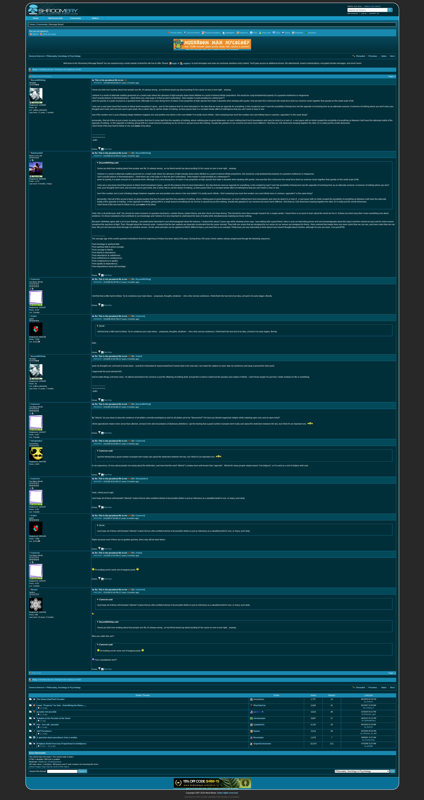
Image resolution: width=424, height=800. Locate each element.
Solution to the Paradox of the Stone (53, 718)
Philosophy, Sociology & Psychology (64, 56)
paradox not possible (46, 712)
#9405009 (98, 83)
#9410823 (98, 407)
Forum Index (176, 33)
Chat (278, 33)
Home (36, 18)
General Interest (36, 56)
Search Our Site (354, 6)
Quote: (102, 326)
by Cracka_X (368, 708)
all (45, 708)
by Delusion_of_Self (368, 733)
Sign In (35, 34)
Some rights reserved (227, 793)
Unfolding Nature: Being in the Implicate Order (59, 69)
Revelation (258, 737)
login (174, 63)
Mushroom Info (56, 18)
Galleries (244, 33)
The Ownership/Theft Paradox (51, 699)
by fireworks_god (368, 714)
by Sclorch (368, 702)
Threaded (360, 56)
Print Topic (63, 767)
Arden (138, 356)
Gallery (95, 18)
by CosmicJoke (368, 740)
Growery (312, 33)
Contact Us (374, 13)
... (46, 746)
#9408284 (98, 282)
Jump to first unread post (41, 76)
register (187, 63)
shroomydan (259, 718)
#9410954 (98, 444)
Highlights (230, 33)
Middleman (42, 762)
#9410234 (98, 359)
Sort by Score (52, 767)
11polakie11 (259, 724)
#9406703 (98, 156)
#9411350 (98, 518)
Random (299, 33)
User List (266, 33)
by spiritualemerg (368, 720)
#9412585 (98, 556)
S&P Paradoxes (44, 731)
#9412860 (98, 592)
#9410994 (98, 481)
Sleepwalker (141, 479)
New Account (352, 13)
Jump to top (36, 673)
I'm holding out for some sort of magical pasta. (120, 647)
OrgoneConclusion (262, 744)
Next (392, 56)
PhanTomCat (259, 705)
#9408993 (98, 319)
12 (51, 746)
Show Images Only (37, 767)
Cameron (140, 316)
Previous (372, 56)
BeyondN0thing (143, 153)
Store (287, 33)
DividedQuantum (54, 762)
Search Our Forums (372, 6)
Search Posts (193, 33)
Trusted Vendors (212, 33)
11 (49, 746)
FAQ (255, 33)
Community (75, 18)
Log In (363, 13)
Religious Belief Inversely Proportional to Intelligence (61, 744)
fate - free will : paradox (48, 724)
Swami (256, 731)
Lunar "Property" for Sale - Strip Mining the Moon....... (61, 705)
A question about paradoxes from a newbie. (57, 737)
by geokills (368, 746)
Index (384, 56)
